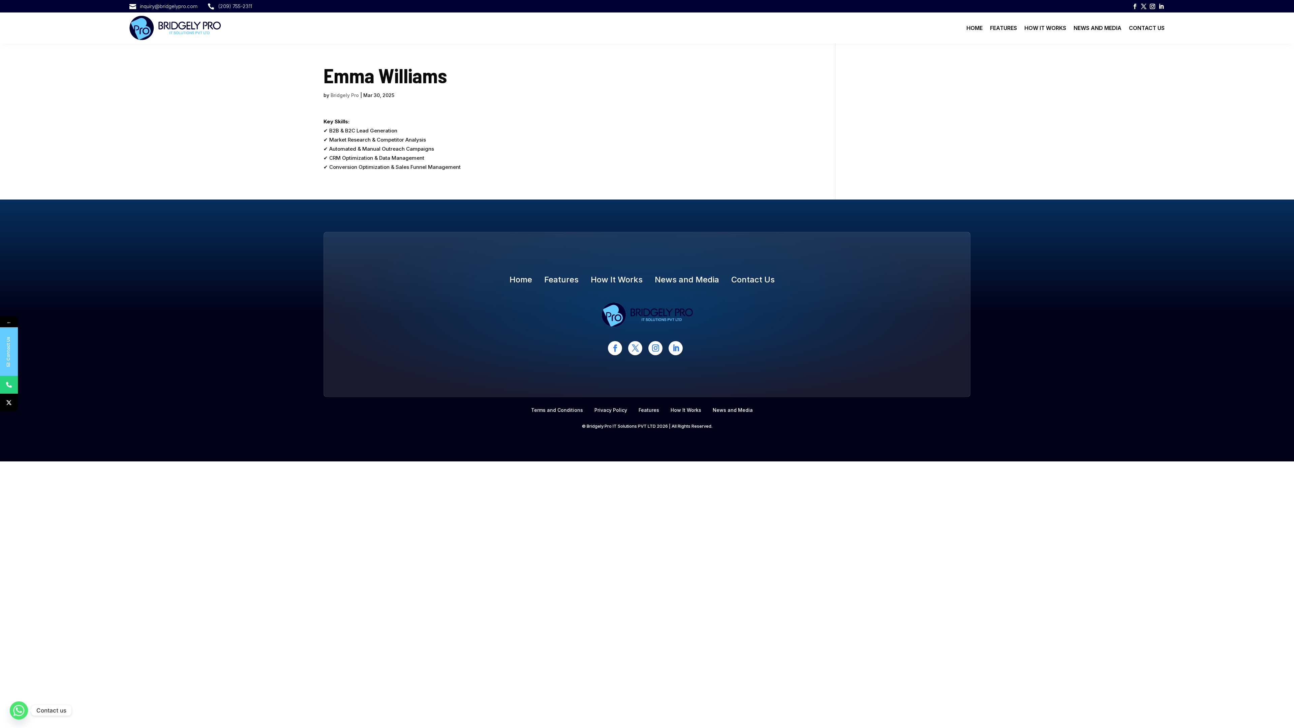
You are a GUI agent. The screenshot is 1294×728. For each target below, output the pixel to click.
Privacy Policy (610, 410)
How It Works (1045, 28)
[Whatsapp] (19, 710)
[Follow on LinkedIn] (1161, 6)
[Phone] (9, 385)
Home (974, 28)
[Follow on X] (1143, 6)
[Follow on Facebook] (1135, 6)
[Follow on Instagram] (1152, 6)
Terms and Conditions (557, 410)
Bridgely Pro (345, 95)
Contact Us (1147, 28)
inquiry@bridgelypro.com (168, 6)
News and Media (1097, 28)
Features (1003, 28)
